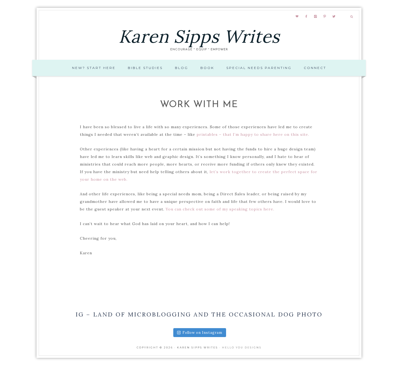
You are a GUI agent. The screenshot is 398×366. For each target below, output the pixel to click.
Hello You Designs (242, 347)
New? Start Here (94, 68)
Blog (181, 68)
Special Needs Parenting (259, 68)
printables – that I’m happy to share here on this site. (254, 134)
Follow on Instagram (202, 332)
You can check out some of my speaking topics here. (220, 209)
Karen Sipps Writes (199, 36)
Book (207, 68)
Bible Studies (145, 68)
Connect (315, 68)
